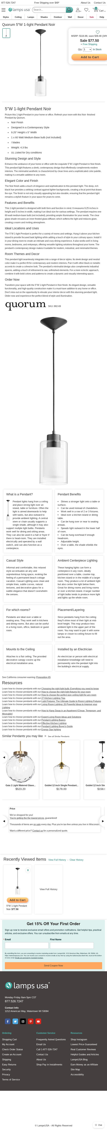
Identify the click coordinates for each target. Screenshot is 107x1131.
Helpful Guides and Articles (85, 1054)
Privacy (6, 1074)
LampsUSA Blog (79, 1059)
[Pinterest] (30, 1021)
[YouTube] (38, 1021)
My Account (8, 1044)
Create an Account (11, 1054)
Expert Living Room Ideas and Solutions (61, 717)
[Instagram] (23, 1021)
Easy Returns (9, 1064)
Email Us (41, 1044)
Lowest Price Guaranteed (84, 1044)
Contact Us (100, 2)
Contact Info (12, 1007)
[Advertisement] (53, 1100)
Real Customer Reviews (83, 1049)
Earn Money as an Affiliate (84, 1064)
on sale (37, 824)
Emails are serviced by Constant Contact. (29, 958)
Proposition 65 (43, 677)
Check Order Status (12, 1049)
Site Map (75, 1069)
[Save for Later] (98, 32)
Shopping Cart (9, 1039)
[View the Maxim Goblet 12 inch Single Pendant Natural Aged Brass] (61, 762)
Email (8, 939)
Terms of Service (11, 1079)
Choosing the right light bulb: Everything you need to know (70, 688)
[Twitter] (15, 1021)
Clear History (76, 860)
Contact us (37, 830)
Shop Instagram (79, 1039)
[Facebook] (7, 1021)
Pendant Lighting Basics (53, 720)
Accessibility (77, 1074)
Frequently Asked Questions (51, 1039)
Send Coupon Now (53, 965)
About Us (85, 2)
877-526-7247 (8, 2)
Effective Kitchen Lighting (53, 723)
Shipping (6, 1059)
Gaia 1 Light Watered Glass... (21, 785)
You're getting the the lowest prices (27, 818)
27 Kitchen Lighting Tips (53, 698)
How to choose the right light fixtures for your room (66, 692)
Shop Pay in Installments (49, 1064)
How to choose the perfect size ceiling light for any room (68, 695)
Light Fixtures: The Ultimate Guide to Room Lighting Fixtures (71, 701)
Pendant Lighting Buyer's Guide (57, 726)
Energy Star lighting (51, 729)
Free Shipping (90, 44)
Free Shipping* (46, 2)
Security (6, 1069)
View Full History (57, 860)
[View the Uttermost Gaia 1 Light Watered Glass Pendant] (20, 762)
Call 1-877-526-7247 (46, 1049)
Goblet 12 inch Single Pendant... (61, 785)
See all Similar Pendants (58, 736)
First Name (55, 939)
